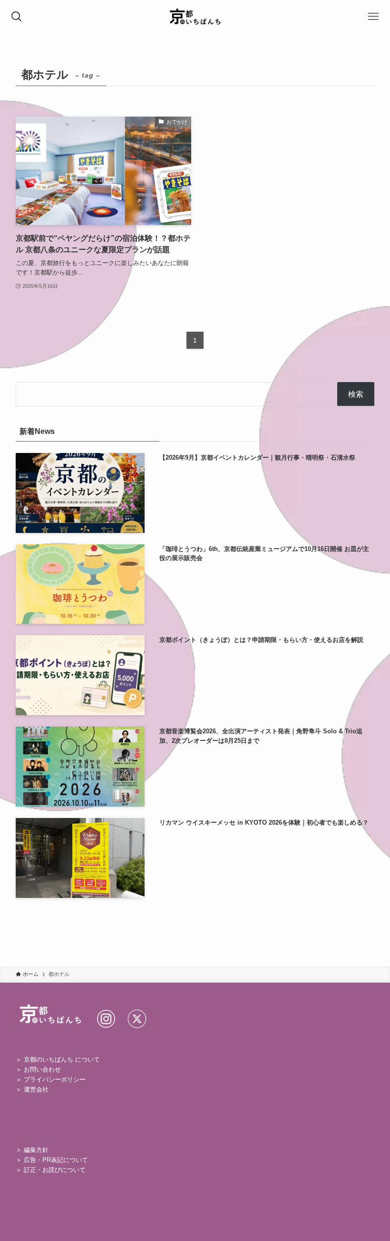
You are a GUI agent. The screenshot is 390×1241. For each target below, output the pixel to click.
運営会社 (36, 1089)
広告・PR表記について (56, 1159)
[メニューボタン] (373, 16)
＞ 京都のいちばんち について (58, 1059)
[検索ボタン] (16, 16)
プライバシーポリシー (55, 1079)
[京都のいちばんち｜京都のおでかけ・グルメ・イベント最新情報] (195, 16)
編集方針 (36, 1149)
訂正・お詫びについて (55, 1169)
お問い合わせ (42, 1069)
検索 (355, 394)
